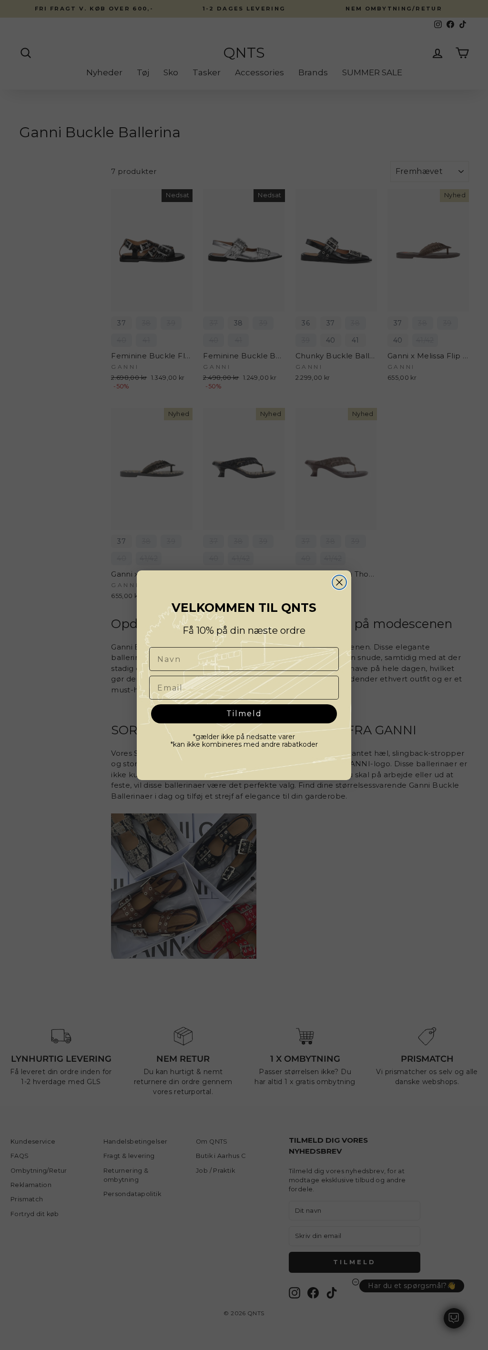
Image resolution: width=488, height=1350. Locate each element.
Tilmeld (244, 713)
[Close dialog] (339, 582)
